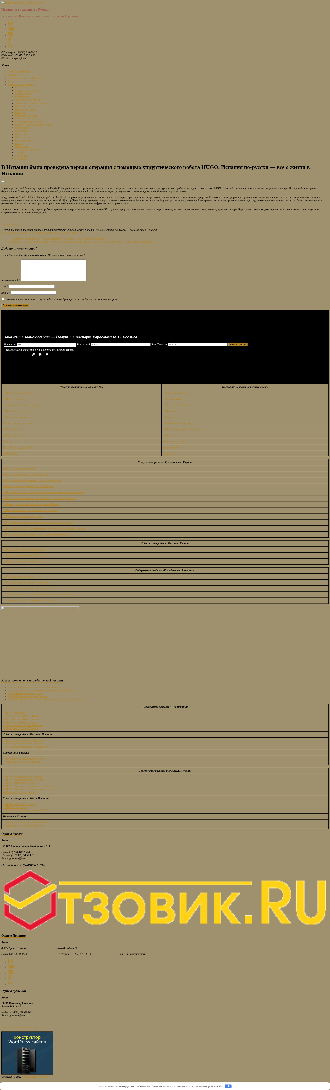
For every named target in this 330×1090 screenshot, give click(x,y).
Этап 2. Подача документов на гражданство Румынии (41, 690)
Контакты (14, 74)
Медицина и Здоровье (28, 118)
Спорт (19, 143)
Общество (21, 130)
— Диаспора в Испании (176, 405)
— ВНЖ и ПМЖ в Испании (19, 804)
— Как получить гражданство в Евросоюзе (28, 486)
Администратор (11, 232)
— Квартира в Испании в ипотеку (23, 825)
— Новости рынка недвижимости (183, 429)
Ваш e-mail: (84, 344)
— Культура (170, 417)
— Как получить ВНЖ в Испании (22, 716)
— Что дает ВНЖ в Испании (20, 728)
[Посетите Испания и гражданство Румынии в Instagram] (10, 24)
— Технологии (171, 447)
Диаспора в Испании (27, 99)
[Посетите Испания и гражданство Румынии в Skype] (10, 35)
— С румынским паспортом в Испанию (26, 746)
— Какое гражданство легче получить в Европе (31, 504)
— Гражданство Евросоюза (19, 468)
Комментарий (10, 280)
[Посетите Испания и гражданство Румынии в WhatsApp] (10, 46)
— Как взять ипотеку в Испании (22, 761)
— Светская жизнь (174, 441)
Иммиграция (22, 106)
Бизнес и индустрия (26, 90)
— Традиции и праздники (17, 447)
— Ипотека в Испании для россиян (23, 758)
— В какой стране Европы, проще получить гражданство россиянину (44, 492)
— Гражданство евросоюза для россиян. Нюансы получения (38, 522)
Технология (22, 146)
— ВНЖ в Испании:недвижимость (23, 779)
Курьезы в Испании (26, 115)
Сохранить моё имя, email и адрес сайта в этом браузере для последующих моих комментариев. (62, 299)
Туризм (19, 152)
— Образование (12, 429)
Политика (21, 134)
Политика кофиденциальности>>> (22, 1027)
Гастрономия (22, 96)
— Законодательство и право (20, 405)
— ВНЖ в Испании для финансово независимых (30, 789)
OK (228, 1086)
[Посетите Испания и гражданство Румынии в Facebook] (9, 40)
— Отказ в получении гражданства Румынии (30, 600)
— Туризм (168, 453)
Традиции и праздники (28, 149)
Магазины (21, 158)
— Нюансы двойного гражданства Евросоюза (30, 510)
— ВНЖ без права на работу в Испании (26, 786)
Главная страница (18, 71)
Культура (20, 112)
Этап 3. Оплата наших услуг (25, 693)
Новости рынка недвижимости (33, 124)
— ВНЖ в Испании (14, 712)
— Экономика (10, 453)
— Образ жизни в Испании (18, 392)
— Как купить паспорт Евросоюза (23, 561)
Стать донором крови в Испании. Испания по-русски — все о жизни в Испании (56, 238)
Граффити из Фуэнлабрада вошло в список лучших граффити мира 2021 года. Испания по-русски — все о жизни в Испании (82, 241)
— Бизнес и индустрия (176, 392)
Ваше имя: (10, 344)
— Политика (170, 435)
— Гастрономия (172, 399)
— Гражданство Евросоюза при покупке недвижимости (36, 534)
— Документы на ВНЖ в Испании (23, 725)
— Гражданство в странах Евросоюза (26, 474)
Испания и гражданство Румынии (26, 9)
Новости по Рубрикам (21, 84)
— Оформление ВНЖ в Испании (21, 719)
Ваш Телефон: (159, 344)
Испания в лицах (25, 109)
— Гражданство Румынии (18, 576)
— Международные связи (18, 423)
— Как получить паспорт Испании (23, 743)
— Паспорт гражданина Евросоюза (24, 549)
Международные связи (28, 121)
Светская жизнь (24, 140)
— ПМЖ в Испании (14, 807)
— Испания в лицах (14, 411)
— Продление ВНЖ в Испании (20, 722)
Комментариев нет (71, 232)
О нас (11, 81)
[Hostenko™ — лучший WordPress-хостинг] (27, 1073)
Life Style (20, 87)
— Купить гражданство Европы (22, 516)
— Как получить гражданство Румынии (27, 588)
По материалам (10, 224)
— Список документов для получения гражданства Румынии (38, 594)
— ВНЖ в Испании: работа (19, 782)
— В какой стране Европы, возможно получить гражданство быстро (44, 528)
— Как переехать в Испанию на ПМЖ (25, 810)
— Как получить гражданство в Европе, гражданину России (39, 498)
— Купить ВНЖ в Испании (19, 792)
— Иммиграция (172, 411)
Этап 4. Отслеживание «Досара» (28, 696)
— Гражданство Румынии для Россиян (26, 582)
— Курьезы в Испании (15, 417)
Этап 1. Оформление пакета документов (32, 687)
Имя (4, 286)
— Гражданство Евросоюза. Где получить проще (32, 480)
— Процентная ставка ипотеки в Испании (28, 822)
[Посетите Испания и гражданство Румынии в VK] (11, 29)
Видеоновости (23, 93)
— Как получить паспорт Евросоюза (24, 555)
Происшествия (23, 137)
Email (5, 292)
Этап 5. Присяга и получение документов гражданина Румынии (46, 699)
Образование (22, 127)
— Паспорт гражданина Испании (23, 740)
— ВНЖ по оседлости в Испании (22, 776)
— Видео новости (13, 399)
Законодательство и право (30, 103)
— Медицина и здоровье (177, 423)
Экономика (21, 155)
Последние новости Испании (25, 78)
